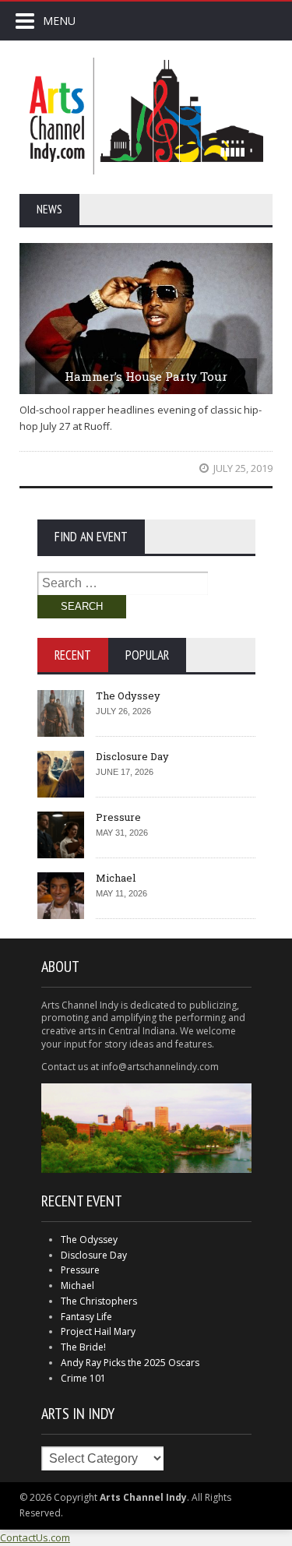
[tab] (72, 655)
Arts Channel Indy (146, 116)
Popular (147, 655)
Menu (59, 20)
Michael (115, 878)
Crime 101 (83, 1378)
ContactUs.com (35, 1537)
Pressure (118, 817)
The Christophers (99, 1301)
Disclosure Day (132, 756)
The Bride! (83, 1347)
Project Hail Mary (98, 1331)
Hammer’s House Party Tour (146, 376)
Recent (73, 655)
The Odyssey (128, 695)
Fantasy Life (86, 1316)
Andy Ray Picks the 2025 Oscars (130, 1362)
